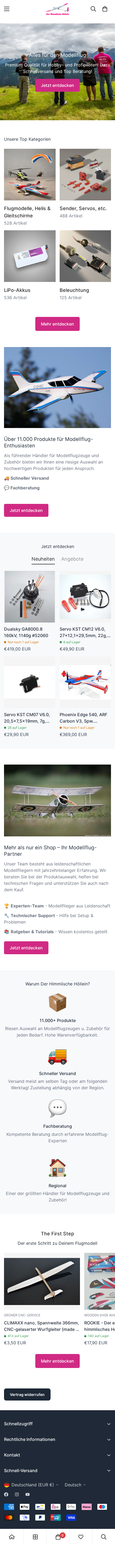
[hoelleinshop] (57, 9)
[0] (105, 9)
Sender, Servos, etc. (83, 208)
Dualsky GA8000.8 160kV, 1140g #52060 (26, 632)
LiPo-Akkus (17, 290)
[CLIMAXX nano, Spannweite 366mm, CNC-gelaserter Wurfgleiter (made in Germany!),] (42, 1281)
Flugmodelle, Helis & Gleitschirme (27, 212)
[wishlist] (80, 1537)
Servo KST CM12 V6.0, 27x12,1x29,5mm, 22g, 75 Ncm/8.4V (83, 632)
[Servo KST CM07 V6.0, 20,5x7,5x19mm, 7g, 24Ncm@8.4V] (29, 682)
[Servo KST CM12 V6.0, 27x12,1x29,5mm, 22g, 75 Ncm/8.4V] (85, 597)
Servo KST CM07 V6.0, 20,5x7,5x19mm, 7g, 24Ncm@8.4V (27, 718)
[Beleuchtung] (85, 256)
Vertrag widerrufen (27, 1394)
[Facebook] (6, 1494)
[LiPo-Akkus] (30, 256)
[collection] (35, 1537)
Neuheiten (43, 559)
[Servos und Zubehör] (85, 174)
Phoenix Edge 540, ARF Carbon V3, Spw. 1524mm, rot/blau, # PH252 (83, 718)
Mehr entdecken (57, 324)
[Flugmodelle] (30, 174)
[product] (12, 1537)
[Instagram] (17, 1494)
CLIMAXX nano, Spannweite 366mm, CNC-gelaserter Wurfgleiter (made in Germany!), (41, 1326)
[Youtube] (27, 1494)
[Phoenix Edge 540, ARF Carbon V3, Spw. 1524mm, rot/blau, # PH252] (85, 682)
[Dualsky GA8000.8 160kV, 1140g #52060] (29, 597)
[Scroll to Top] (105, 1516)
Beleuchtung (74, 290)
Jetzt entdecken (57, 85)
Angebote (72, 559)
